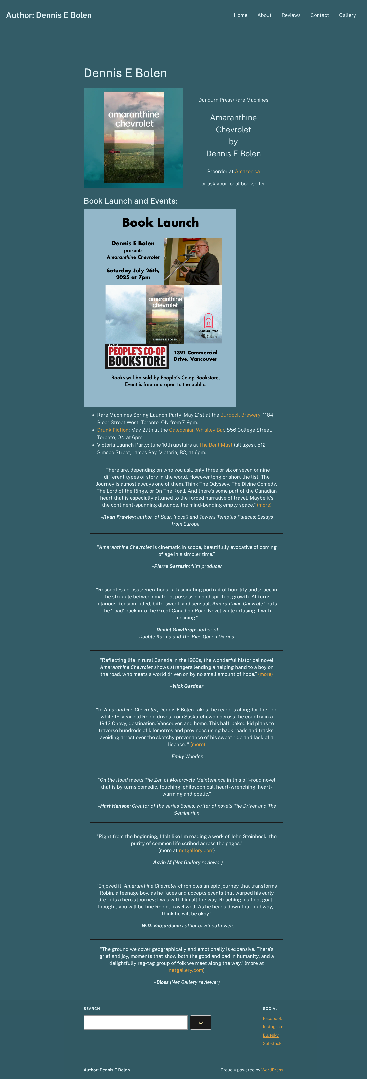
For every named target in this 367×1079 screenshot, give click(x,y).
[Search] (200, 1022)
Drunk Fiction (113, 430)
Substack (272, 1043)
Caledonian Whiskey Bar (196, 430)
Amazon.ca (247, 171)
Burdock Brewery (239, 415)
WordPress (272, 1069)
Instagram (273, 1026)
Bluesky (271, 1035)
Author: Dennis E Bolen (49, 15)
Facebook (272, 1018)
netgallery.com (196, 850)
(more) (264, 505)
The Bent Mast (216, 445)
